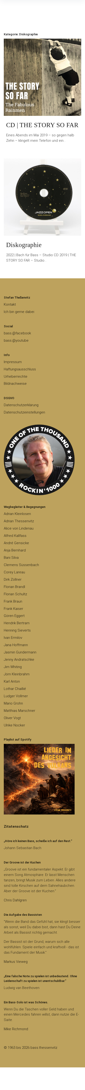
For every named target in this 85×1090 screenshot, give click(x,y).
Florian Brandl (14, 587)
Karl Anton (12, 681)
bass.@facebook (17, 333)
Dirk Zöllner (12, 579)
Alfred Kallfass (15, 536)
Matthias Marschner (19, 711)
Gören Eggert (14, 616)
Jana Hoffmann (16, 645)
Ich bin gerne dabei (19, 312)
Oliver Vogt (12, 718)
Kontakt (10, 304)
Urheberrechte (15, 376)
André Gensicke (16, 543)
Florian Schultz (15, 594)
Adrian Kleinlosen (17, 514)
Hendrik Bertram (17, 623)
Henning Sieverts (17, 630)
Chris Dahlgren (15, 900)
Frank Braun (13, 601)
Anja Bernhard (15, 550)
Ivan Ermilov (13, 638)
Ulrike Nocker (14, 725)
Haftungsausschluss (20, 369)
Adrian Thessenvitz (19, 521)
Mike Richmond (16, 1029)
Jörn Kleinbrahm (17, 674)
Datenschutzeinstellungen (24, 412)
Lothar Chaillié (15, 689)
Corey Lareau (14, 572)
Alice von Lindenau (19, 528)
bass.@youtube (16, 340)
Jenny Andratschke (19, 659)
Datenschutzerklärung (21, 405)
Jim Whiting (13, 667)
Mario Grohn (13, 703)
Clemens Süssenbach (21, 565)
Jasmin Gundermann (20, 652)
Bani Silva (11, 557)
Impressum (13, 362)
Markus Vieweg (16, 962)
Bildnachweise (15, 383)
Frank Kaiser (13, 609)
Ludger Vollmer (16, 696)
